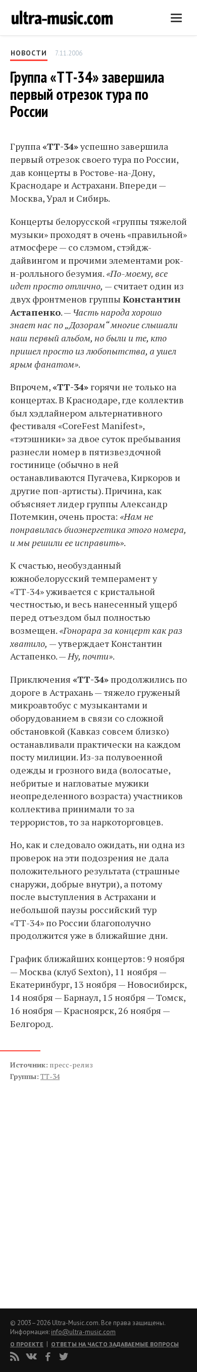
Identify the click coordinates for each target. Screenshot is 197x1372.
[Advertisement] (70, 1184)
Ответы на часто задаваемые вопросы (115, 1344)
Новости (29, 52)
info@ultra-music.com (83, 1332)
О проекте (26, 1344)
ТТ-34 (50, 1076)
